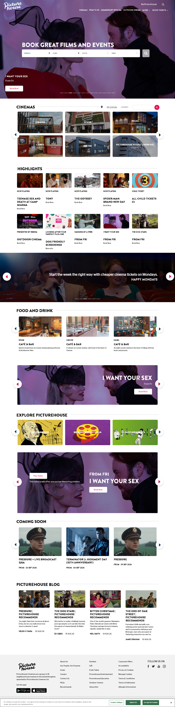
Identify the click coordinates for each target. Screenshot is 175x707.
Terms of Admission (126, 655)
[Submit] (146, 47)
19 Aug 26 (69, 606)
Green (62, 642)
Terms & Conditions (126, 650)
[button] (6, 242)
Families (92, 634)
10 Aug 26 (146, 611)
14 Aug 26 (107, 606)
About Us (64, 634)
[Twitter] (153, 639)
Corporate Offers (125, 634)
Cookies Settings (116, 702)
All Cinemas (112, 95)
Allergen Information (127, 659)
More (145, 10)
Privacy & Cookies (125, 642)
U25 (90, 638)
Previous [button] (16, 123)
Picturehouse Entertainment (101, 646)
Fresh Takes (94, 642)
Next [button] (158, 123)
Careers (63, 646)
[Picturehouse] (14, 6)
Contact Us (64, 650)
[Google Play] (23, 663)
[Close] (171, 702)
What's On (94, 10)
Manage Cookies (125, 646)
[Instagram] (164, 639)
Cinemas (83, 10)
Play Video (38, 444)
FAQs (62, 655)
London (124, 95)
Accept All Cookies (151, 702)
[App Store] (39, 663)
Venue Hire (93, 659)
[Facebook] (148, 639)
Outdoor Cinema (132, 10)
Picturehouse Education (99, 650)
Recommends (65, 659)
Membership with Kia (111, 10)
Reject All (133, 702)
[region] (87, 703)
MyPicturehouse (149, 4)
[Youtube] (159, 639)
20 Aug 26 (39, 603)
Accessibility (123, 638)
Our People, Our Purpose (70, 638)
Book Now (14, 77)
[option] (40, 123)
